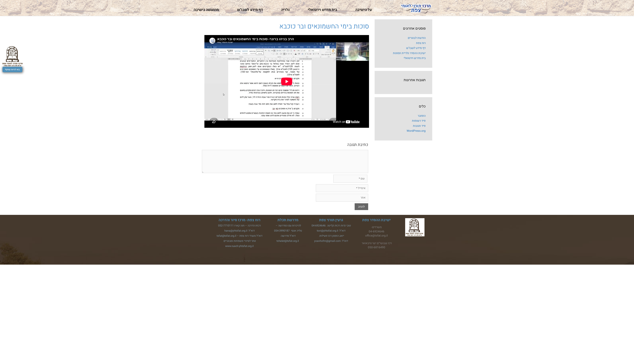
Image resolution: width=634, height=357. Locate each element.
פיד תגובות (419, 126)
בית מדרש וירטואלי (322, 9)
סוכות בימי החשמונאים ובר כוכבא (324, 26)
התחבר (422, 116)
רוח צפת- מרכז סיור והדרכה (239, 220)
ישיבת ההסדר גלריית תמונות (409, 53)
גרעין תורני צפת (331, 220)
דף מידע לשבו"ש (250, 9)
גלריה (285, 9)
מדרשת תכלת (288, 220)
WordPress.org (416, 131)
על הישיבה (363, 9)
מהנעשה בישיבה (206, 9)
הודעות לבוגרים (417, 38)
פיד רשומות (419, 121)
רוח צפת (421, 43)
